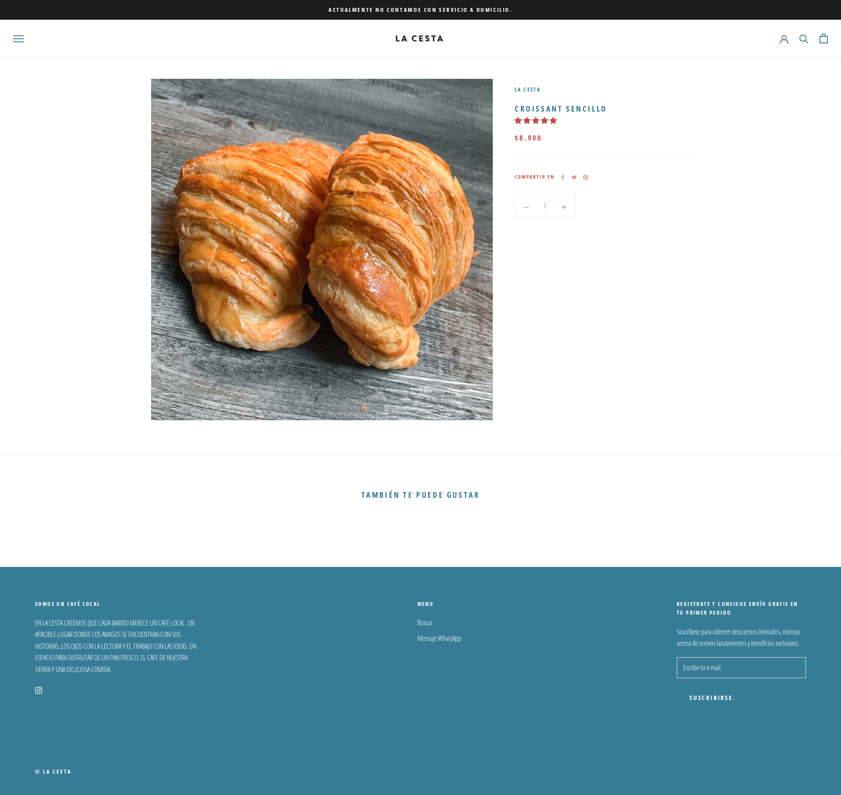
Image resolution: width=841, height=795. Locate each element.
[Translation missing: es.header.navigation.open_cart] (824, 38)
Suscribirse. (712, 697)
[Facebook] (562, 177)
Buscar (424, 622)
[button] (536, 121)
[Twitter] (574, 177)
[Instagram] (38, 689)
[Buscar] (804, 38)
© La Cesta (53, 771)
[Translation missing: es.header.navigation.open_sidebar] (18, 38)
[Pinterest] (585, 177)
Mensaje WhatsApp (439, 638)
